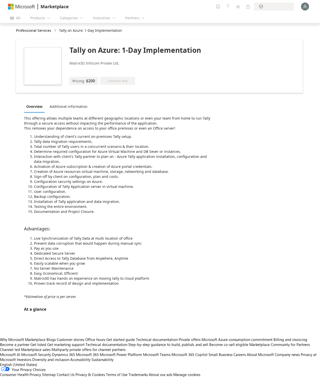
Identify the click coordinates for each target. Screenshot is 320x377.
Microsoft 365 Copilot (190, 354)
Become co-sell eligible (228, 344)
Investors (24, 359)
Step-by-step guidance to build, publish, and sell (168, 344)
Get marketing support (65, 344)
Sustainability (103, 359)
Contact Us (65, 374)
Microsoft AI (10, 354)
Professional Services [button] (33, 30)
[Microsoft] (21, 7)
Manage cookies (186, 374)
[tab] (35, 106)
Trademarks (138, 374)
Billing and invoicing (290, 339)
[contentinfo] (56, 31)
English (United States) (18, 364)
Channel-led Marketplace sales (25, 349)
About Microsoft (260, 354)
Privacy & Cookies (90, 374)
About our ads (160, 374)
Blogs (51, 339)
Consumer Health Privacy (20, 374)
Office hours (95, 339)
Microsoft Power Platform (121, 354)
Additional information (69, 106)
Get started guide (120, 339)
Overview (34, 106)
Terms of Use (117, 374)
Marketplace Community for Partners (279, 344)
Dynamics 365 (63, 354)
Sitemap (49, 374)
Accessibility (80, 359)
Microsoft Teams (156, 354)
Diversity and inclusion (50, 359)
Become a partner (15, 344)
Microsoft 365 (87, 354)
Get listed (38, 344)
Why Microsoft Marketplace (23, 339)
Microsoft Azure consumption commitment (238, 339)
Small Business (220, 354)
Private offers (189, 339)
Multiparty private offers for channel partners (89, 349)
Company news (287, 354)
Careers (240, 354)
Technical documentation (157, 339)
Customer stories (70, 339)
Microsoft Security (36, 354)
